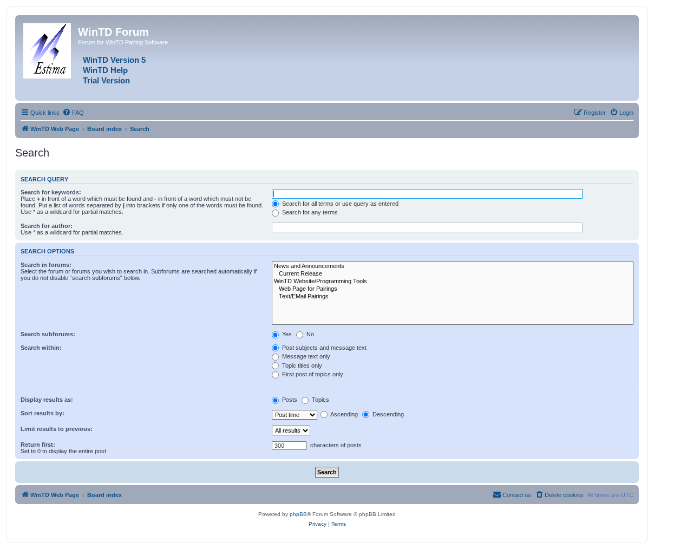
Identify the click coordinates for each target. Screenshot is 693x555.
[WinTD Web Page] (48, 49)
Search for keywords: (51, 192)
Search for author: (47, 226)
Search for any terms (309, 212)
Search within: (41, 347)
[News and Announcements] (452, 266)
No (309, 334)
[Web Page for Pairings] (452, 289)
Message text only (305, 356)
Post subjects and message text (323, 347)
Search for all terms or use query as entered (339, 203)
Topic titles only (301, 365)
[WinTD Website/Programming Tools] (452, 281)
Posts (288, 399)
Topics (319, 399)
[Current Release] (452, 274)
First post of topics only (311, 374)
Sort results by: (42, 413)
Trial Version (106, 80)
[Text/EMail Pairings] (452, 297)
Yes (286, 334)
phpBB (298, 514)
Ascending (343, 414)
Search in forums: (46, 265)
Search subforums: (48, 334)
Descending (387, 414)
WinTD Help (105, 70)
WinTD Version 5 (114, 60)
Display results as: (47, 399)
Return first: (38, 444)
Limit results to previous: (57, 429)
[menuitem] (73, 112)
